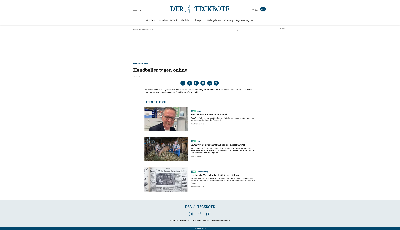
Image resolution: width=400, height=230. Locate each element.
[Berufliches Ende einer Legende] (166, 118)
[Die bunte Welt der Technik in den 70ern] (166, 179)
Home (135, 29)
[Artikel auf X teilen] (189, 83)
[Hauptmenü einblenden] (135, 9)
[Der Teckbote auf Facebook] (200, 213)
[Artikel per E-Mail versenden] (216, 83)
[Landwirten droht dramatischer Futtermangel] (166, 149)
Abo (263, 9)
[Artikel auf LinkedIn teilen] (196, 83)
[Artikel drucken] (209, 83)
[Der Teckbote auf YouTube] (208, 213)
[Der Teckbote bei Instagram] (191, 213)
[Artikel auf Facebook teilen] (182, 83)
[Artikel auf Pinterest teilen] (202, 83)
